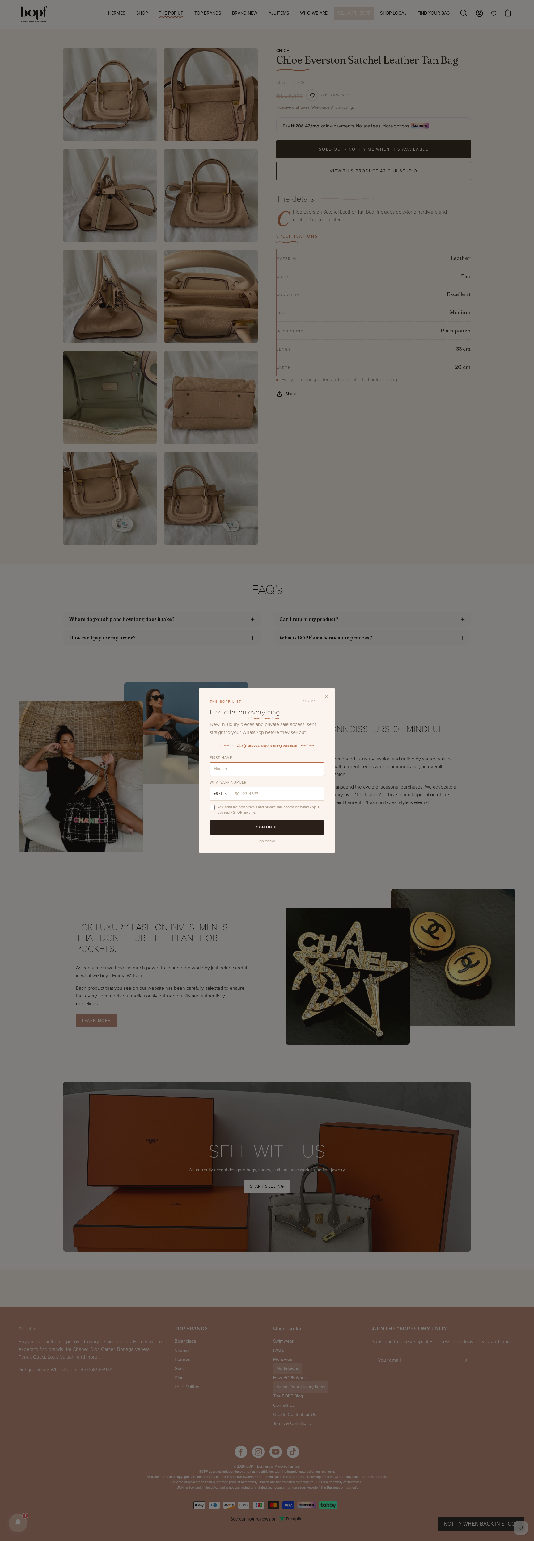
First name (221, 758)
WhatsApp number (228, 783)
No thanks (267, 841)
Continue (267, 827)
